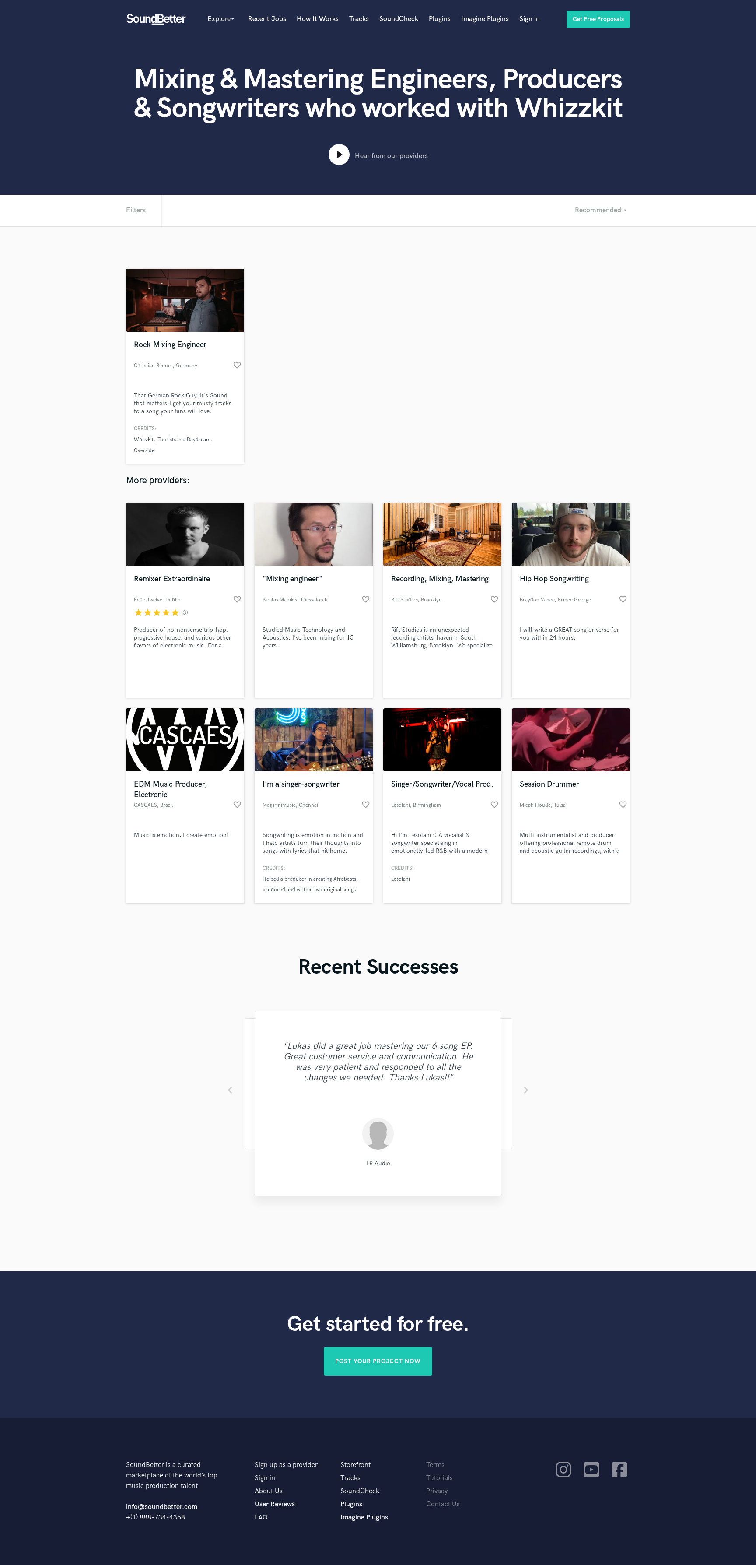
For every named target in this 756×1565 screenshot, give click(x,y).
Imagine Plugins (485, 19)
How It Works (318, 19)
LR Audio (378, 1163)
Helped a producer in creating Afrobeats (309, 879)
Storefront (355, 1465)
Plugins (440, 19)
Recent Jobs (267, 19)
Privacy (437, 1491)
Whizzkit (144, 439)
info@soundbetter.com (161, 1507)
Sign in (529, 19)
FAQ (261, 1517)
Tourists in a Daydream (184, 439)
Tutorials (439, 1478)
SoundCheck (398, 19)
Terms (435, 1465)
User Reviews (275, 1504)
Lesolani (400, 879)
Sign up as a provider (286, 1465)
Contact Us (443, 1504)
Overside (144, 450)
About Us (269, 1491)
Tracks (359, 19)
